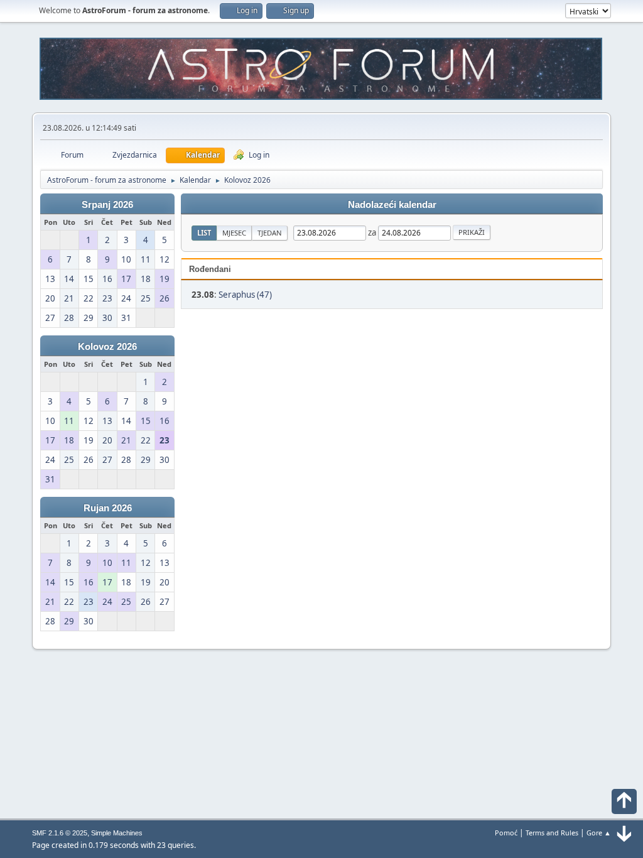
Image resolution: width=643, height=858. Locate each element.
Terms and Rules (552, 832)
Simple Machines (117, 833)
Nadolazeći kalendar (392, 205)
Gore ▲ (598, 832)
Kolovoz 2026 (107, 347)
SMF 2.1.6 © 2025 (59, 833)
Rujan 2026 (108, 508)
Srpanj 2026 (107, 205)
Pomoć (506, 832)
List (204, 232)
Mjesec (234, 232)
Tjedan (269, 232)
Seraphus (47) (245, 294)
